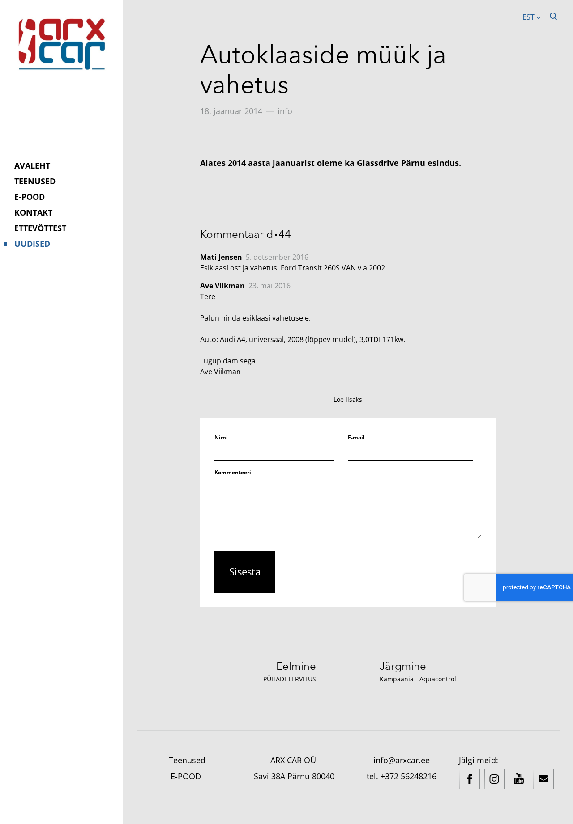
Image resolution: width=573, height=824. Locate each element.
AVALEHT (32, 165)
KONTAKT (33, 212)
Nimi (221, 437)
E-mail (356, 437)
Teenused (187, 760)
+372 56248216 (408, 776)
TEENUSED (35, 181)
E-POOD (29, 196)
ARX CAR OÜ (294, 760)
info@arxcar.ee (401, 760)
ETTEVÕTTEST (40, 228)
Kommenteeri (232, 472)
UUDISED (32, 243)
